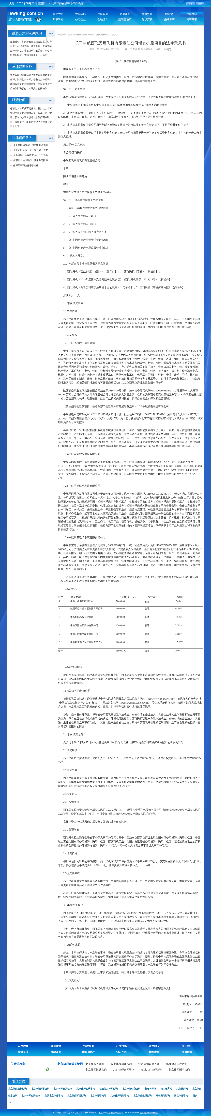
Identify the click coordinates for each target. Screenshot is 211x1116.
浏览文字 (115, 34)
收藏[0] (167, 49)
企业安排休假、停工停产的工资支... (31, 150)
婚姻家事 (169, 19)
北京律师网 (182, 1088)
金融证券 (102, 19)
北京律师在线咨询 (85, 1088)
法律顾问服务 (81, 34)
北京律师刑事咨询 (179, 1069)
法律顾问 (191, 14)
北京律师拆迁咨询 (76, 1095)
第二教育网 (166, 1088)
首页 (70, 34)
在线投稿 (147, 14)
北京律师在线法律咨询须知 (67, 5)
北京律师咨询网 (95, 1063)
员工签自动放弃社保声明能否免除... (31, 145)
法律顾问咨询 (163, 1095)
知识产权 (147, 19)
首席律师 (80, 14)
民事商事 (191, 19)
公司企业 (80, 19)
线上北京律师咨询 (121, 1063)
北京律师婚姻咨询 (148, 1063)
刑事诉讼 (58, 19)
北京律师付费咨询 (131, 1088)
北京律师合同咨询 (123, 1069)
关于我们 (187, 1046)
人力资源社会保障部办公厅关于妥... (31, 155)
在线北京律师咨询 (151, 1069)
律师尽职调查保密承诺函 (26, 165)
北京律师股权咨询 (17, 1088)
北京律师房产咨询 (176, 1063)
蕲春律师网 (150, 1088)
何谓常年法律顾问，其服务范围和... (31, 160)
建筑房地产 (125, 19)
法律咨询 (102, 14)
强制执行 (169, 14)
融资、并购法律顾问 (99, 34)
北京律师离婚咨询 (119, 1095)
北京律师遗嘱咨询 (96, 1069)
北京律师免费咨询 (31, 1095)
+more (50, 33)
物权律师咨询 (181, 1095)
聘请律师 (125, 14)
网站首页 (58, 14)
